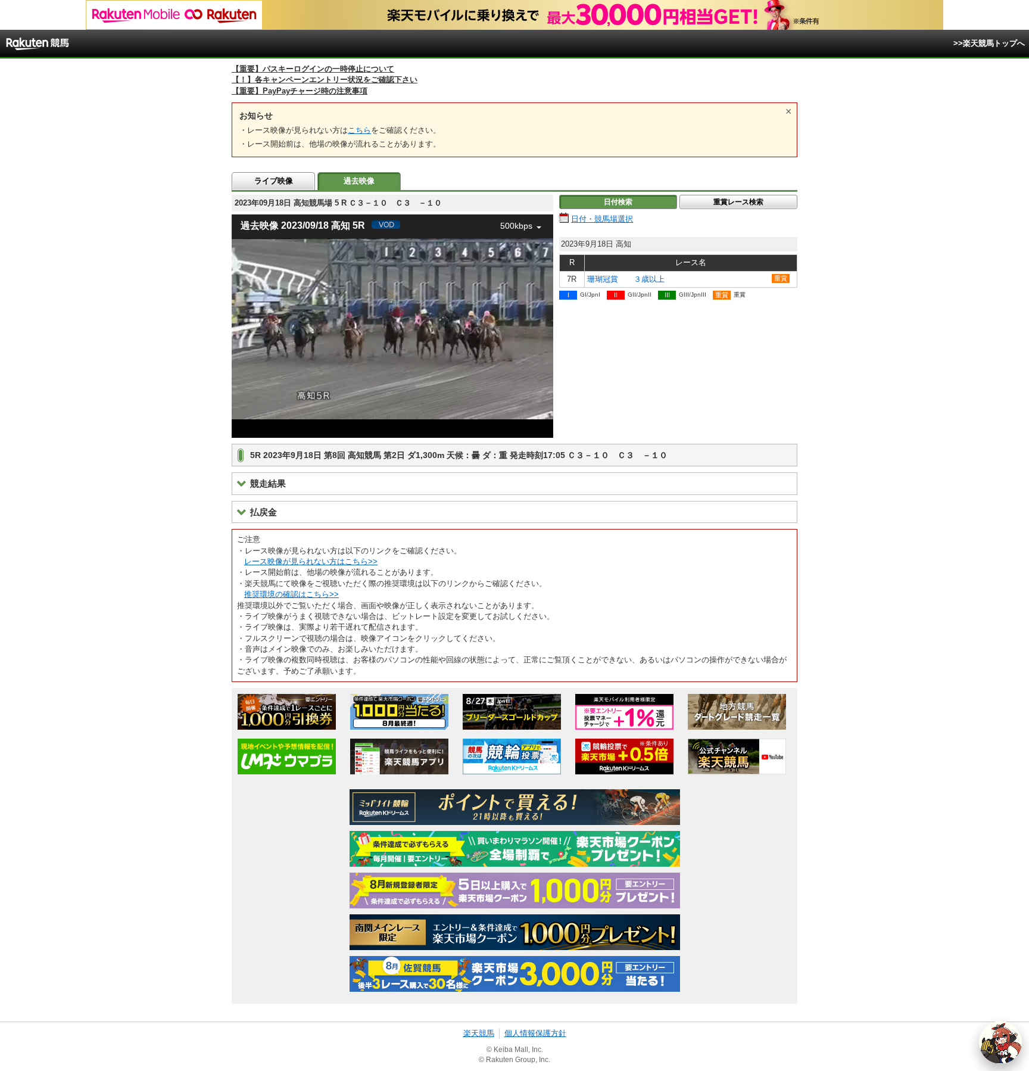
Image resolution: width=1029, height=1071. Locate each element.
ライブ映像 (273, 180)
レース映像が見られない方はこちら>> (311, 561)
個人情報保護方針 (535, 1033)
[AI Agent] (1000, 1042)
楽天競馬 (478, 1033)
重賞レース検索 (738, 202)
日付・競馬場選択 (602, 218)
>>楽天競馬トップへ (989, 43)
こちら (359, 130)
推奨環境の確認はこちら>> (291, 594)
